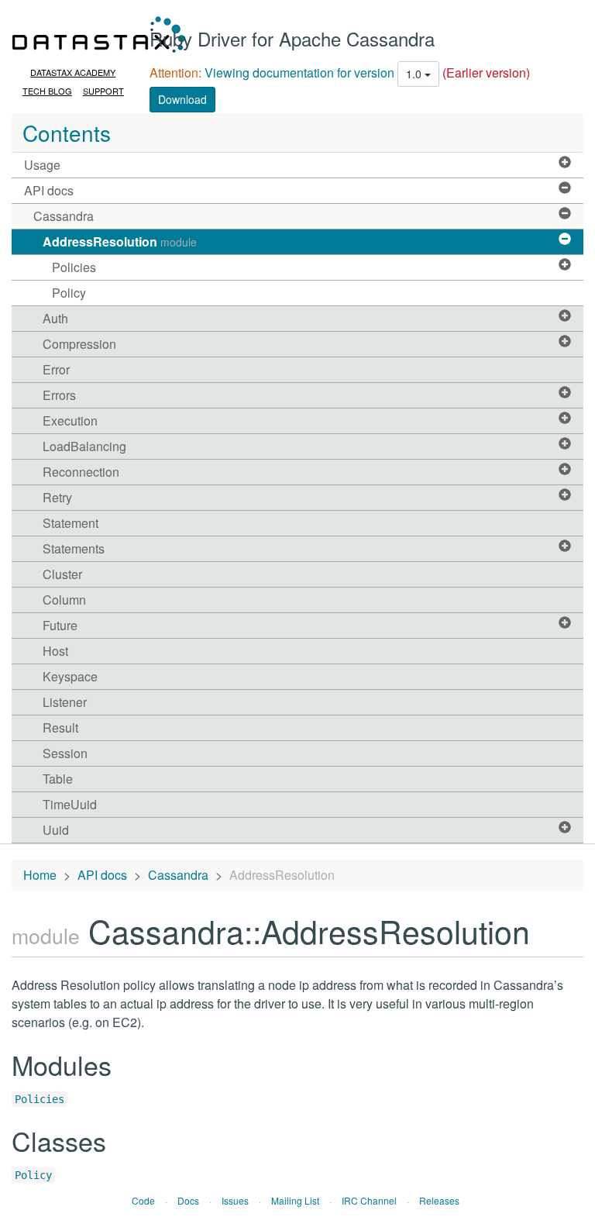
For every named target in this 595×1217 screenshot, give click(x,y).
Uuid (56, 830)
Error (56, 369)
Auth (55, 318)
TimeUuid (70, 804)
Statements (74, 548)
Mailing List (295, 1200)
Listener (65, 702)
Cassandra (63, 216)
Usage (42, 165)
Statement (70, 523)
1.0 (415, 73)
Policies (74, 267)
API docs (49, 190)
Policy (69, 293)
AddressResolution (120, 241)
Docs (188, 1200)
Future (60, 625)
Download (182, 99)
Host (55, 651)
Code (143, 1200)
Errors (59, 395)
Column (64, 599)
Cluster (62, 574)
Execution (70, 420)
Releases (439, 1200)
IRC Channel (369, 1200)
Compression (79, 344)
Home (40, 875)
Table (58, 779)
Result (60, 727)
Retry (57, 497)
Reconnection (81, 472)
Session (65, 753)
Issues (235, 1200)
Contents (66, 132)
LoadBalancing (84, 446)
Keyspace (70, 676)
